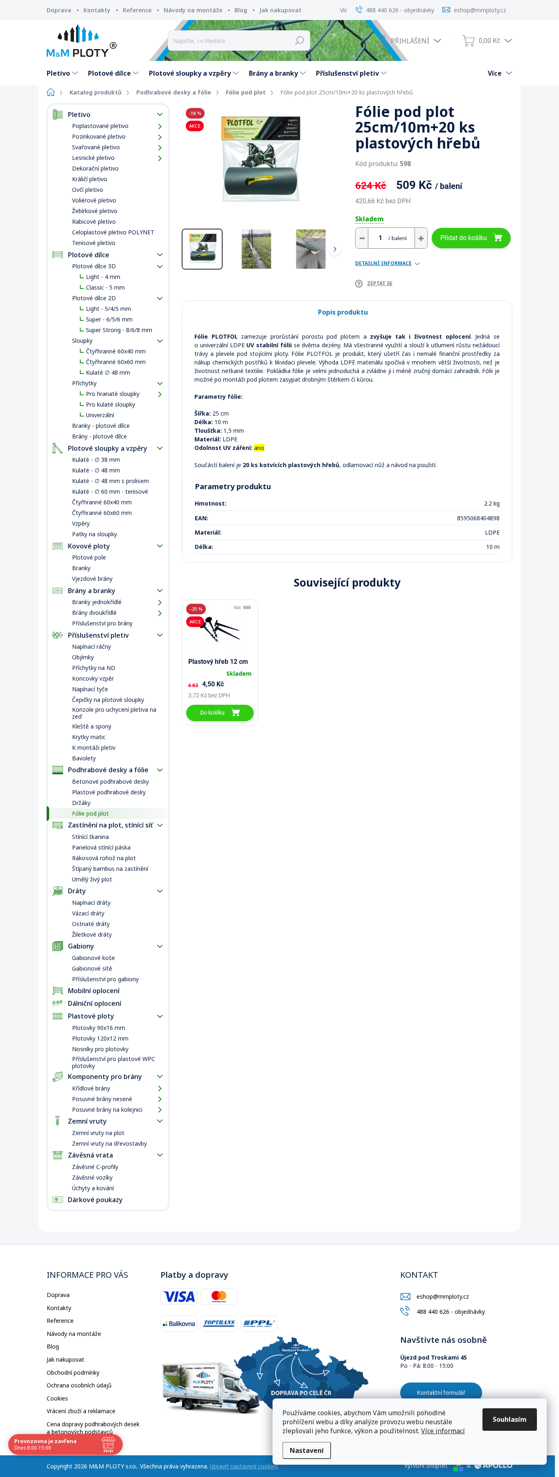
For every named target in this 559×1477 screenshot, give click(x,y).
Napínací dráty (91, 902)
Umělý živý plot (92, 879)
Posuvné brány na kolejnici (107, 1109)
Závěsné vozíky (92, 1177)
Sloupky (82, 340)
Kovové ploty (89, 546)
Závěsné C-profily (95, 1167)
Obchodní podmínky (73, 1372)
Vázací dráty (88, 913)
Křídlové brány (91, 1088)
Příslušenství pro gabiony (105, 979)
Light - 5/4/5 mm (108, 308)
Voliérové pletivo (94, 200)
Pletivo (79, 114)
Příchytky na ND (93, 668)
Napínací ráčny (91, 646)
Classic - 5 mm (105, 287)
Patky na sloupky (94, 534)
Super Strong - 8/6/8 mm (119, 330)
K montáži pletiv (93, 747)
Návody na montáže (193, 10)
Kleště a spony (91, 726)
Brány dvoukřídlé (94, 612)
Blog (240, 10)
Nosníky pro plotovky (100, 1049)
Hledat (299, 40)
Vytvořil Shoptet (426, 1465)
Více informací (443, 1430)
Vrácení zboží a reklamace (81, 1411)
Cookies (57, 1398)
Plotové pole (89, 557)
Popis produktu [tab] (343, 312)
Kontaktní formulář (441, 1392)
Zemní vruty (87, 1121)
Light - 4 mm (103, 277)
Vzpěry (81, 523)
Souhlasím (510, 1419)
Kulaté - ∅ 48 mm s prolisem (110, 481)
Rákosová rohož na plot (104, 858)
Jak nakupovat (280, 10)
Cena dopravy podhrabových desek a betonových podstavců (93, 1428)
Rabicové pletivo (94, 221)
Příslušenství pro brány (102, 623)
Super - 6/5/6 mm (109, 319)
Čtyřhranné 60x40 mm (116, 351)
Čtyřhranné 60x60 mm (116, 362)
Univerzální (100, 415)
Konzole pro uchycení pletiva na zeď (114, 713)
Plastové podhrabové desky (109, 792)
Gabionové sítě (92, 968)
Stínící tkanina (90, 837)
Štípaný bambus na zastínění (110, 868)
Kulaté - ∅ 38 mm (96, 459)
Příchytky (84, 383)
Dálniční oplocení (94, 1003)
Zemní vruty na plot (98, 1133)
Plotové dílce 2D (94, 298)
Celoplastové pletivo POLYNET (113, 232)
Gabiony (81, 946)
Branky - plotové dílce (101, 425)
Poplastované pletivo (100, 126)
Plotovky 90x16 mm (98, 1028)
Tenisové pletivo (93, 243)
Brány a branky (91, 590)
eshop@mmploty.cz (443, 1296)
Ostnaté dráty (91, 924)
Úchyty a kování (93, 1188)
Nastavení (307, 1450)
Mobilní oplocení (93, 990)
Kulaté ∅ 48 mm (108, 372)
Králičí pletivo (89, 179)
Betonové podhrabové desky (110, 781)
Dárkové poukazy (95, 1199)
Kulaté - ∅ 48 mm (96, 470)
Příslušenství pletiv (98, 635)
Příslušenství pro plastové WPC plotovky (113, 1062)
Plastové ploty (91, 1016)
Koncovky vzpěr (93, 678)
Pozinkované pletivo (99, 136)
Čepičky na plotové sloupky (108, 700)
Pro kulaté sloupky (110, 404)
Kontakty (96, 10)
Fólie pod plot (90, 813)
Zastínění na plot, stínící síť (110, 825)
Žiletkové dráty (92, 934)
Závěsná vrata (90, 1155)
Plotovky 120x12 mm (100, 1038)
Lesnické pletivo (93, 158)
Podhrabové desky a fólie (108, 769)
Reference (137, 10)
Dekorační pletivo (95, 168)
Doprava (59, 10)
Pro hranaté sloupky (113, 394)
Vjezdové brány (92, 578)
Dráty (77, 890)
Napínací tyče (90, 689)
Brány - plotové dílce (99, 436)
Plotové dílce (88, 254)
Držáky (81, 803)
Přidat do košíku (463, 238)
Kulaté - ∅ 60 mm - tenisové (110, 491)
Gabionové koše (93, 958)
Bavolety (84, 758)
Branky (81, 568)
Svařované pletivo (96, 147)
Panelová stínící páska (101, 847)
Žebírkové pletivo (94, 211)
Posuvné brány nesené (102, 1099)
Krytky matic (89, 737)
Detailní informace (383, 263)
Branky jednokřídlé (97, 602)
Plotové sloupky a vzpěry (107, 448)
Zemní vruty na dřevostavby (109, 1143)
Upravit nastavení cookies (244, 1466)
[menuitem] (63, 73)
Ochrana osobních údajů (79, 1385)
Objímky (83, 657)
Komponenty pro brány (105, 1076)
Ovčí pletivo (87, 189)
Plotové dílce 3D (94, 266)
